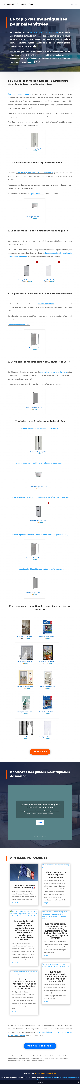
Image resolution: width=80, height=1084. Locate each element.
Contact (40, 1080)
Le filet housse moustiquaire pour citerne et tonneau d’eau (40, 805)
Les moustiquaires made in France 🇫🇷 (24, 886)
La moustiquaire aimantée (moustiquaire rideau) (40, 428)
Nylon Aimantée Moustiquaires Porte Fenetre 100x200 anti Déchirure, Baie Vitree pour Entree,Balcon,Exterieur (26, 737)
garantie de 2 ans (37, 194)
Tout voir (39, 752)
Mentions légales (50, 1077)
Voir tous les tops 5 (39, 1046)
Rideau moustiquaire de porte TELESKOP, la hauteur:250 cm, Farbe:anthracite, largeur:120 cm (34, 407)
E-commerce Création (47, 1073)
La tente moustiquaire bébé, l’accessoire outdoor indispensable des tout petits (24, 984)
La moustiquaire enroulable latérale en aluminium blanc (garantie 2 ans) (40, 534)
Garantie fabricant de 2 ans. (19, 325)
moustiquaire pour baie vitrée (44, 32)
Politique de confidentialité (68, 1077)
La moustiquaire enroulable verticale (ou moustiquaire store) (40, 463)
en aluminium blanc (46, 304)
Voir (40, 822)
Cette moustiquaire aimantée (19, 94)
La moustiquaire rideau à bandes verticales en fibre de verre (40, 569)
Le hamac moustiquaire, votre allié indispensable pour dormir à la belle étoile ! (55, 976)
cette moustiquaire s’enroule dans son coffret (34, 173)
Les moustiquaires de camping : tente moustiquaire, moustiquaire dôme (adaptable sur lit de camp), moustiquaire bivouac (56, 931)
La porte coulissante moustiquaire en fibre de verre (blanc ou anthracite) (40, 497)
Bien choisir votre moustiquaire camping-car (56, 874)
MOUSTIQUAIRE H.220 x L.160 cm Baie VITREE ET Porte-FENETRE (34, 217)
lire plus (15, 902)
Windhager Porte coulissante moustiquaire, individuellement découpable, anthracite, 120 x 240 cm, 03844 (27, 280)
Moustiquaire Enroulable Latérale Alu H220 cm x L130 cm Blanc (34, 348)
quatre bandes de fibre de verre (53, 372)
